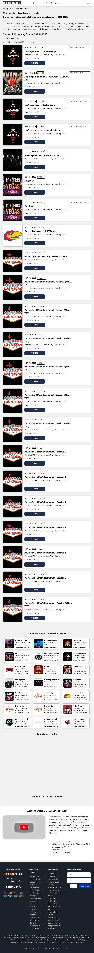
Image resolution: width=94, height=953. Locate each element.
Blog (38, 948)
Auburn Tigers (30, 256)
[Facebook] (6, 887)
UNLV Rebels (50, 231)
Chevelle (47, 155)
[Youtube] (10, 887)
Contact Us (6, 879)
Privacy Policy (46, 948)
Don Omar (29, 206)
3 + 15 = (68, 886)
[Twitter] (16, 887)
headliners (27, 26)
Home (5, 9)
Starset (56, 155)
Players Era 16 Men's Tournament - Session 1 (45, 451)
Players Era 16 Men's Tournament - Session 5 (45, 552)
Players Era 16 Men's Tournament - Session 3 (45, 502)
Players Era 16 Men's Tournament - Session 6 (45, 578)
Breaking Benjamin (33, 155)
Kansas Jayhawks (32, 231)
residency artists (39, 26)
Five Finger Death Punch (35, 76)
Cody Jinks (53, 76)
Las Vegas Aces (31, 51)
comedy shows (52, 26)
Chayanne (29, 180)
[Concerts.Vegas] (13, 874)
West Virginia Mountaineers (54, 256)
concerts (19, 26)
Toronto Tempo (49, 51)
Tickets (34, 63)
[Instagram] (13, 887)
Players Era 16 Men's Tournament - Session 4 (45, 527)
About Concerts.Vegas (17, 879)
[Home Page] (12, 3)
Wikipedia (53, 833)
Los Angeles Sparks (52, 130)
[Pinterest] (20, 887)
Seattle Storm (49, 105)
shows (12, 26)
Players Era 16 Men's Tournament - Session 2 (45, 477)
